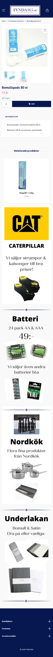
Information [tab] (11, 130)
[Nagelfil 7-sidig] (26, 189)
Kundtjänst (7, 634)
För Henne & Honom (16, 34)
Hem (3, 34)
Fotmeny (6, 641)
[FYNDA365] (26, 17)
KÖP (33, 117)
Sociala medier (9, 649)
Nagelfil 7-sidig (27, 206)
